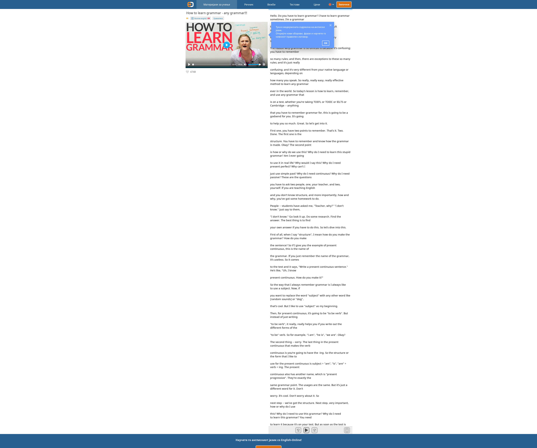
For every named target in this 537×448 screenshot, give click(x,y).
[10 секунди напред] (314, 430)
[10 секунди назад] (298, 430)
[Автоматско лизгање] (347, 430)
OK (325, 43)
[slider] (211, 64)
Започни (344, 4)
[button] (190, 72)
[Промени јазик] (331, 4)
